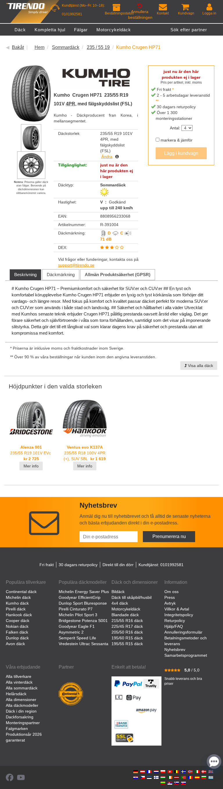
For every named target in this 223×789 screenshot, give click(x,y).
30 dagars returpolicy (78, 564)
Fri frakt (46, 564)
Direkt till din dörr (118, 564)
